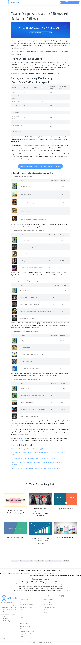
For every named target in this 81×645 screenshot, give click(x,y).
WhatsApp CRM (24, 621)
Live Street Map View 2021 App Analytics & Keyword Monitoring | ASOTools (33, 458)
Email (44, 570)
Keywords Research (25, 599)
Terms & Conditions (49, 607)
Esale (21, 636)
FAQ (21, 610)
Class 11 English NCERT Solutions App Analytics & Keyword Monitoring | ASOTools (35, 468)
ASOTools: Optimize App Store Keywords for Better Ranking (40, 166)
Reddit (33, 570)
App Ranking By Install (26, 607)
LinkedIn (54, 570)
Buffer (48, 570)
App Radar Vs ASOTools (66, 508)
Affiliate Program (48, 599)
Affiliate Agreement (49, 602)
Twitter (28, 570)
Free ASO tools (15, 52)
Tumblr (39, 570)
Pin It (59, 570)
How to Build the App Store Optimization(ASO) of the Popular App (40, 540)
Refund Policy (48, 610)
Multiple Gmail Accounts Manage (28, 631)
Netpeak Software (25, 626)
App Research (23, 602)
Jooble (21, 628)
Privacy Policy (48, 604)
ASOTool (56, 73)
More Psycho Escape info (18, 73)
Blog (45, 612)
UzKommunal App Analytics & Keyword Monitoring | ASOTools (29, 449)
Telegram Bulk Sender (26, 634)
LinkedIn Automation (25, 623)
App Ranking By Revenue (26, 604)
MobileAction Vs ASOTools (15, 538)
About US (46, 615)
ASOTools (40, 52)
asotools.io (53, 159)
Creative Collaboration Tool (27, 639)
